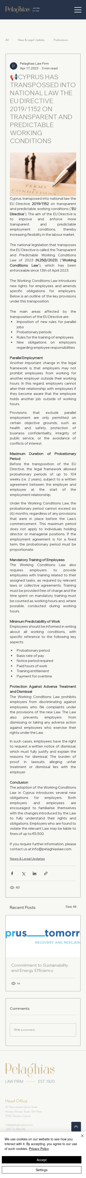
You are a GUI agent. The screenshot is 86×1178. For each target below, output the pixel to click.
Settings (41, 1170)
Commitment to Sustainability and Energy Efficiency (39, 968)
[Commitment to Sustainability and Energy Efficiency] (43, 936)
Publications (61, 40)
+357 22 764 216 (15, 1129)
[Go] (76, 1126)
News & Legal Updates (31, 40)
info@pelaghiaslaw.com (19, 1125)
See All (71, 907)
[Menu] (77, 9)
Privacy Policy (39, 1148)
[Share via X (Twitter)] (23, 873)
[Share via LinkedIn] (34, 873)
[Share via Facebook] (12, 873)
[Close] (79, 1138)
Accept (42, 1159)
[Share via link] (46, 873)
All (7, 40)
